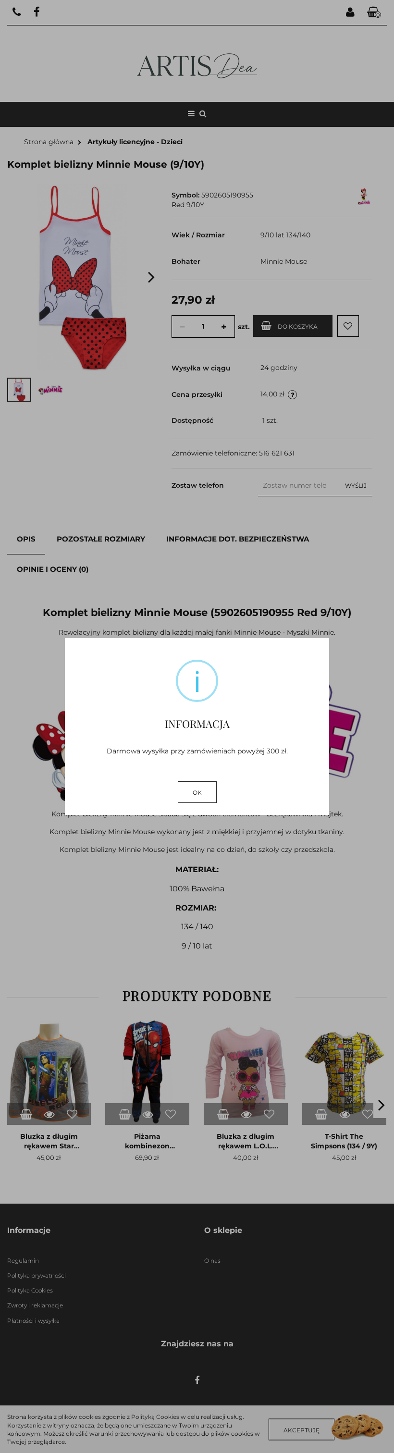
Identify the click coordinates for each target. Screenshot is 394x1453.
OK (197, 792)
